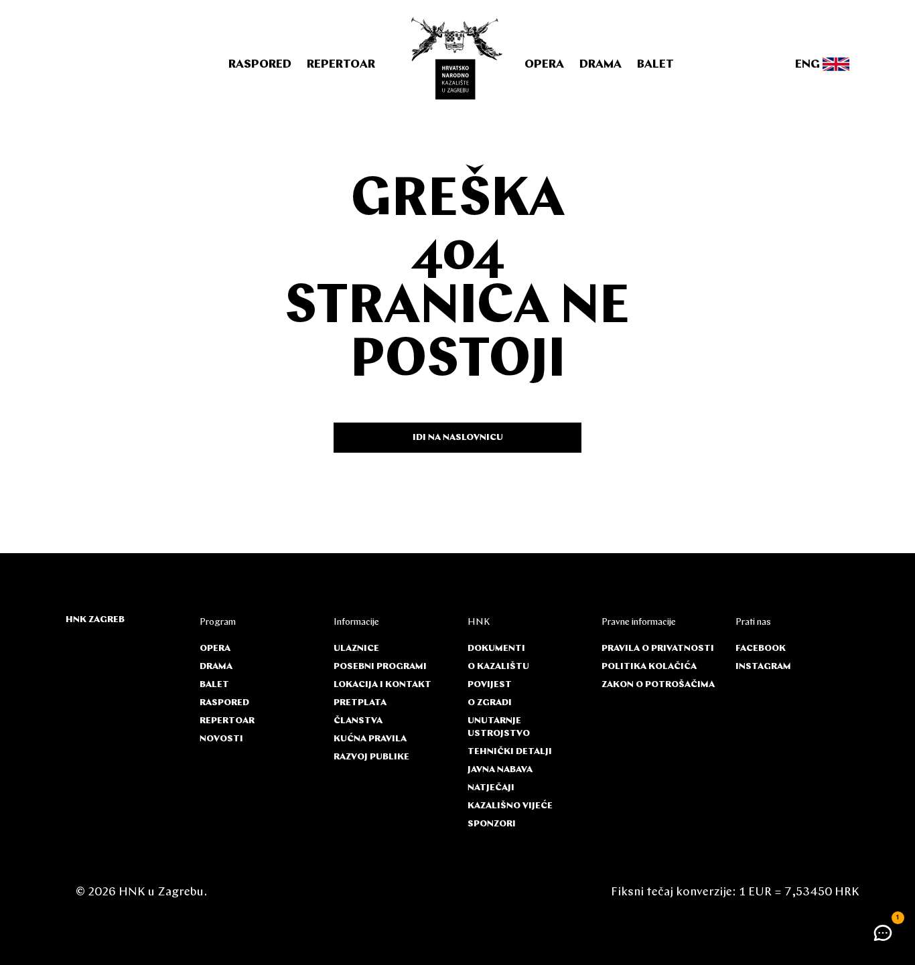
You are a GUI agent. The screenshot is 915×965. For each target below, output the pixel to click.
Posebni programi (380, 667)
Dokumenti (496, 649)
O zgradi (490, 703)
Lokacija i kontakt (382, 685)
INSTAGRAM (763, 667)
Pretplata (360, 703)
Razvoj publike (371, 757)
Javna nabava (500, 770)
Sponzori (492, 824)
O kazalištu (498, 667)
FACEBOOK (760, 649)
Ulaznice (356, 649)
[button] (882, 932)
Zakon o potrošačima (658, 685)
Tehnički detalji (510, 752)
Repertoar (341, 65)
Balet (655, 65)
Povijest (490, 685)
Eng (809, 65)
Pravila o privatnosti (658, 649)
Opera (544, 65)
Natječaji (491, 788)
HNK (479, 622)
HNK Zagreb (95, 620)
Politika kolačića (649, 667)
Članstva (358, 721)
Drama (600, 65)
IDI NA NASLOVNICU (458, 438)
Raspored (259, 65)
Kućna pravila (370, 739)
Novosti (221, 739)
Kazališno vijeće (510, 806)
